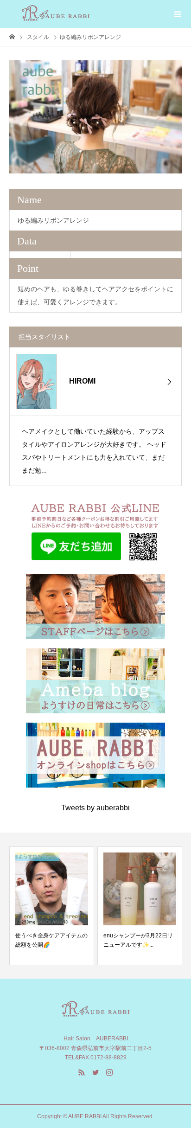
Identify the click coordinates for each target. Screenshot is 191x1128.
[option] (95, 116)
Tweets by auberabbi (95, 808)
